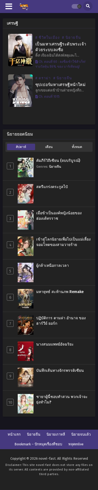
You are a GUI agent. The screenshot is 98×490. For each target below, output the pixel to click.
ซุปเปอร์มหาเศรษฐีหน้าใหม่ (60, 84)
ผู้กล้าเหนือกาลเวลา (52, 265)
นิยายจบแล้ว (81, 434)
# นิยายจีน (71, 37)
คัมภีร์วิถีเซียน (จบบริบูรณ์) (58, 160)
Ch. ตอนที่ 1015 (49, 96)
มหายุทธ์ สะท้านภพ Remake (60, 292)
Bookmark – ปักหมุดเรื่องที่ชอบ (38, 444)
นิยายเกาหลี (56, 434)
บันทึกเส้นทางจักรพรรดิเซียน (60, 370)
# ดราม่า (43, 78)
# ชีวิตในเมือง (47, 37)
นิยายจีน (55, 167)
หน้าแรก (14, 434)
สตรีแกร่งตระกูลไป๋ (52, 187)
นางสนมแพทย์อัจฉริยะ (55, 344)
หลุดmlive (76, 444)
